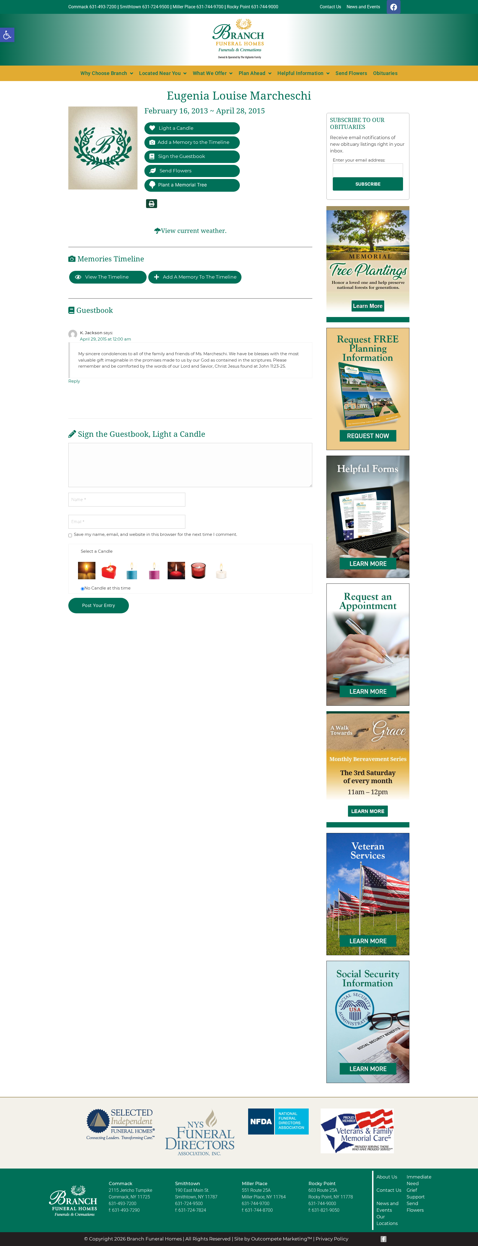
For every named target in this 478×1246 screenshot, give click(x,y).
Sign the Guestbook (181, 156)
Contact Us (388, 1190)
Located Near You (160, 73)
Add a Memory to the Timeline (193, 142)
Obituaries (385, 73)
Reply (74, 381)
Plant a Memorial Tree (182, 185)
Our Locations (387, 1220)
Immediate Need (419, 1180)
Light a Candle (175, 128)
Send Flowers (351, 73)
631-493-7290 (126, 1210)
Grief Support (416, 1194)
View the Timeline (106, 277)
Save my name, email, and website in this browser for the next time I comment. (155, 534)
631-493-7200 (122, 1203)
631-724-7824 (192, 1210)
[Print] (151, 203)
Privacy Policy (332, 1239)
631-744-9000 (322, 1203)
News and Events (387, 1207)
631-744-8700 (259, 1210)
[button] (7, 35)
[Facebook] (394, 7)
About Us (386, 1177)
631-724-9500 (189, 1203)
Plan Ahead (252, 73)
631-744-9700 (255, 1203)
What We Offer (210, 73)
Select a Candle (97, 551)
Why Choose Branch (103, 73)
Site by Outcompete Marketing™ (273, 1239)
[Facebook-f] (384, 1239)
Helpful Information (300, 73)
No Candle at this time (107, 588)
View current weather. (194, 230)
